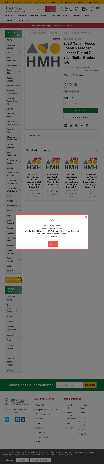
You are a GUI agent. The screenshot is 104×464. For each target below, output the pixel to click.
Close (52, 244)
